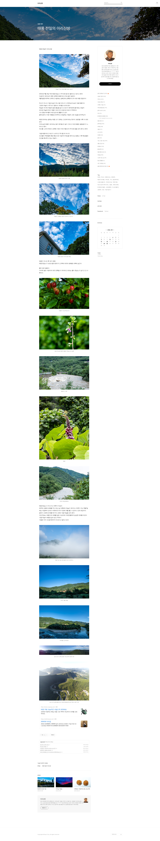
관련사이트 (114, 834)
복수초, (102, 177)
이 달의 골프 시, (108, 189)
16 (101, 241)
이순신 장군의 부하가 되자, (103, 184)
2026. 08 (110, 230)
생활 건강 (101, 143)
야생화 (100, 135)
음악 (100, 138)
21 (115, 241)
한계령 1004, (108, 177)
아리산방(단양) (102, 107)
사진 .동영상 (102, 163)
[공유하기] (45, 735)
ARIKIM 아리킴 (46, 721)
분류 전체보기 (102, 93)
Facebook (100, 211)
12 (110, 239)
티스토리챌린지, (115, 187)
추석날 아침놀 (43, 746)
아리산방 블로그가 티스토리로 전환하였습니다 (50, 752)
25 (107, 243)
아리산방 (40, 3)
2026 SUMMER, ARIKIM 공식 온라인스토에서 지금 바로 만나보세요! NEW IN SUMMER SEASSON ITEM (58, 724)
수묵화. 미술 (102, 105)
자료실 (100, 155)
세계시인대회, (116, 184)
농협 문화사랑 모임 (103, 166)
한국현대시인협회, (101, 187)
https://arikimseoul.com (47, 719)
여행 (100, 129)
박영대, (99, 177)
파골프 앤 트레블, (101, 179)
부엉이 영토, (115, 182)
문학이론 (101, 123)
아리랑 (100, 126)
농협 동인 (101, 121)
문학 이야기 (102, 110)
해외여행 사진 (102, 152)
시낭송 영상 (101, 102)
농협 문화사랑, (116, 179)
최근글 (99, 196)
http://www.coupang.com (48, 707)
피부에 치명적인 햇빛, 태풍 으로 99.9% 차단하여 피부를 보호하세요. (59, 712)
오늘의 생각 (42, 741)
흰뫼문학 (101, 149)
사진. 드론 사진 (102, 140)
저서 (100, 113)
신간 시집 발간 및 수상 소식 (105, 118)
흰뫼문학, (113, 177)
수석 (100, 132)
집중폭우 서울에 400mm (45, 750)
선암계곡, (99, 189)
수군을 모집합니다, (101, 182)
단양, (103, 189)
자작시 (101, 99)
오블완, (110, 184)
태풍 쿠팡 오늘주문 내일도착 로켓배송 (54, 709)
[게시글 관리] (47, 735)
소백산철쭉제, (109, 187)
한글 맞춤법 (101, 160)
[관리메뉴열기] (157, 3)
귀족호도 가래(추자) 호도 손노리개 (48, 748)
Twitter (106, 211)
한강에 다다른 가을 (44, 744)
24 (104, 243)
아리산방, (107, 179)
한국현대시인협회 (103, 116)
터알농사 (101, 146)
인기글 (103, 196)
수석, (111, 179)
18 (107, 241)
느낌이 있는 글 (102, 157)
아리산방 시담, (109, 182)
